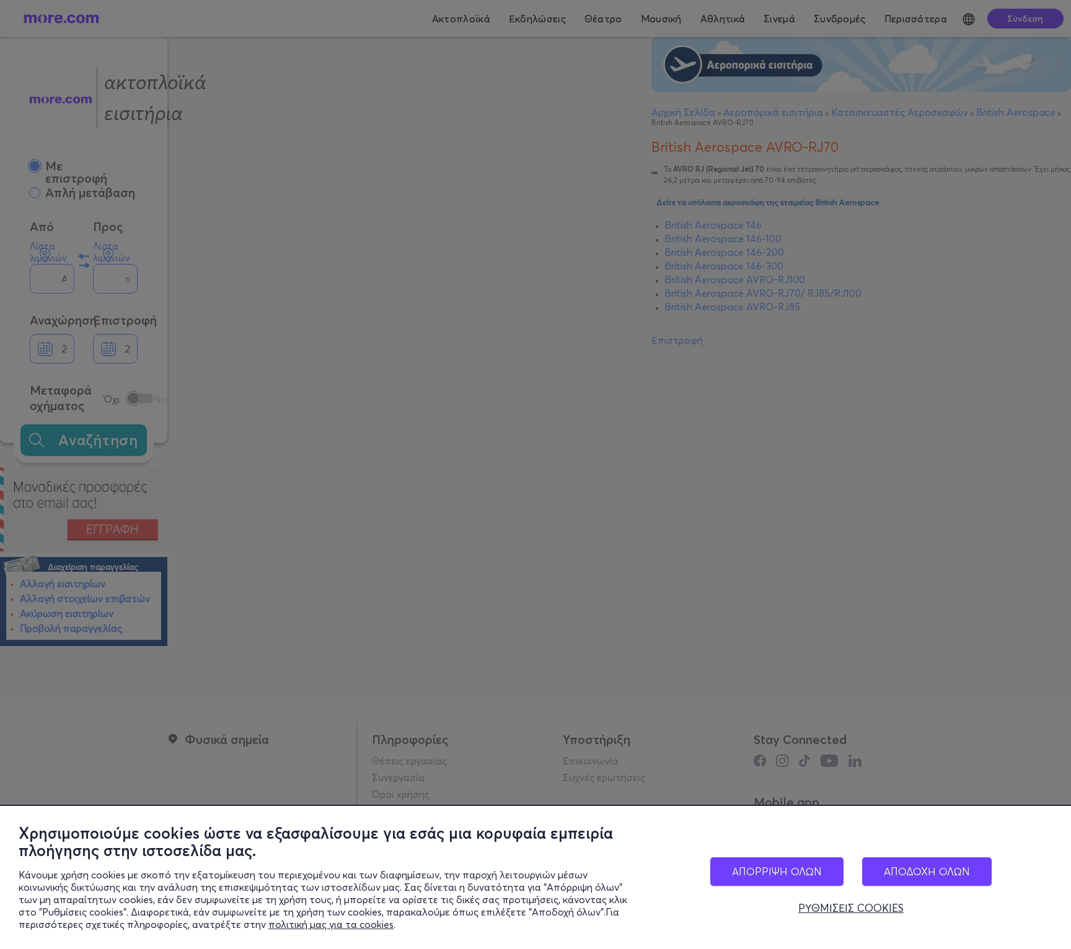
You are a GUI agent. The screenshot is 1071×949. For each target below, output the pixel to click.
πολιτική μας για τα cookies (331, 924)
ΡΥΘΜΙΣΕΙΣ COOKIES (851, 908)
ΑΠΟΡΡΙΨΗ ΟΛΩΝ (777, 871)
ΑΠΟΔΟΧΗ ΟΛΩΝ (927, 871)
